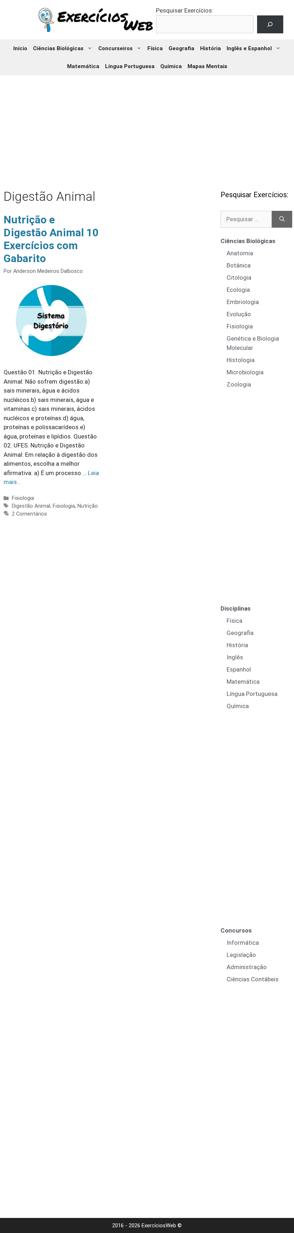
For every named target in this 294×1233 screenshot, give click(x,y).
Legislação (241, 954)
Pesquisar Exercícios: (184, 10)
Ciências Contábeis (253, 979)
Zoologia (239, 384)
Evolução (239, 314)
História (210, 48)
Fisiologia (23, 498)
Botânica (239, 265)
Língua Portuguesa (130, 66)
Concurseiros (115, 48)
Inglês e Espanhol (249, 48)
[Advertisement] (148, 127)
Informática (243, 942)
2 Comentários (29, 514)
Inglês (235, 657)
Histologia (241, 360)
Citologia (239, 277)
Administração (247, 967)
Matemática (83, 66)
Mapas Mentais (207, 66)
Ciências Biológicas (58, 48)
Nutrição (87, 506)
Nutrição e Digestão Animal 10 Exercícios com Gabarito (51, 239)
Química (171, 66)
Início (20, 48)
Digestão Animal (31, 506)
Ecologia (238, 289)
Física (155, 48)
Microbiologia (245, 372)
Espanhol (239, 669)
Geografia (181, 48)
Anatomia (240, 253)
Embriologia (243, 301)
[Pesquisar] (282, 219)
